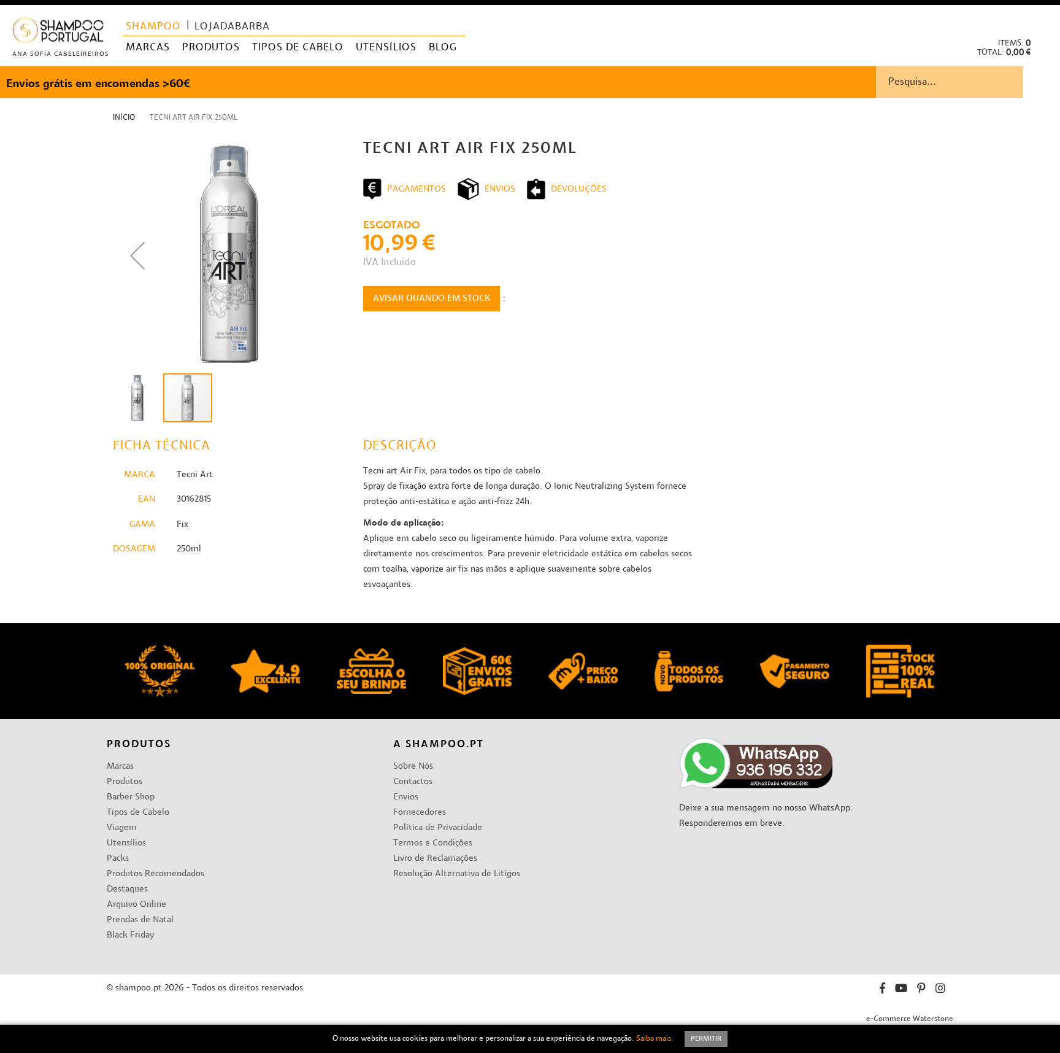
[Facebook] (882, 990)
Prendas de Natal (140, 920)
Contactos (412, 782)
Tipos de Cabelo (138, 812)
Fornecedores (419, 812)
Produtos (124, 782)
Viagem (122, 828)
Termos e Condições (432, 843)
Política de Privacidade (437, 828)
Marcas (120, 766)
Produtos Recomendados (155, 874)
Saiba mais (653, 1039)
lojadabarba (232, 27)
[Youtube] (901, 990)
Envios (405, 797)
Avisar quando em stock (431, 299)
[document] (530, 1039)
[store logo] (58, 33)
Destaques (127, 889)
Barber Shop (131, 797)
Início (124, 118)
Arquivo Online (136, 905)
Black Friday (130, 935)
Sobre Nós (413, 766)
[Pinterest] (921, 990)
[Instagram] (940, 990)
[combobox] (968, 82)
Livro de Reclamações (435, 859)
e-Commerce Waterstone (909, 1019)
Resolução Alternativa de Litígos (456, 874)
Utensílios (126, 843)
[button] (1041, 19)
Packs (118, 859)
